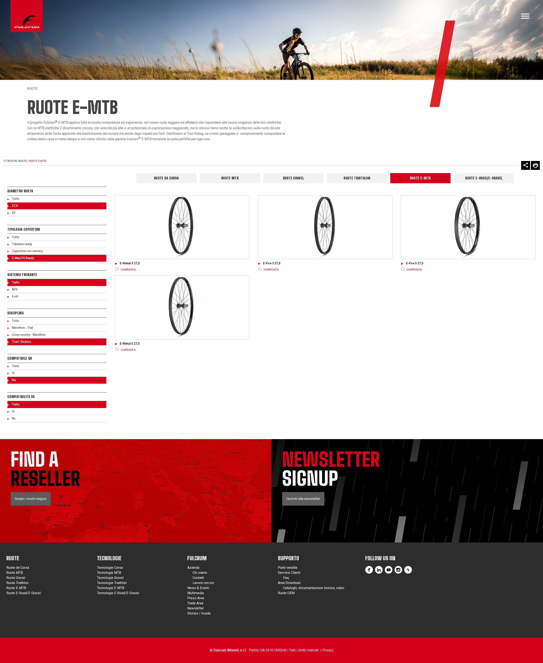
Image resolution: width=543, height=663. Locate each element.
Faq (286, 578)
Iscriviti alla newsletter (303, 499)
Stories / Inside (199, 613)
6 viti (15, 296)
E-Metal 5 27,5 (130, 343)
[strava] (408, 570)
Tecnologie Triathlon (112, 583)
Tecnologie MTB (109, 573)
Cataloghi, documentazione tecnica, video (313, 588)
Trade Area (195, 603)
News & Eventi (198, 588)
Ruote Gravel (293, 178)
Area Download (289, 583)
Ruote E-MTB (37, 160)
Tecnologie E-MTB (110, 588)
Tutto (15, 198)
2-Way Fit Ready (23, 258)
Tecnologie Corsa (110, 568)
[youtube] (388, 570)
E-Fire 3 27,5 (271, 263)
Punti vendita (287, 568)
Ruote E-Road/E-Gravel (483, 178)
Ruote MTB (230, 178)
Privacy (327, 650)
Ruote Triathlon (357, 178)
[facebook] (369, 570)
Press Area (195, 598)
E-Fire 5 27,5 (414, 263)
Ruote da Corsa (166, 178)
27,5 (15, 205)
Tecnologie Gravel (110, 578)
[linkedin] (379, 570)
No (14, 380)
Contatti (198, 578)
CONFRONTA (128, 269)
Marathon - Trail (22, 327)
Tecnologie (109, 558)
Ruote (32, 89)
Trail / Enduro (21, 341)
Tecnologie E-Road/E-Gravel (118, 593)
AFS (14, 289)
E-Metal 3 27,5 (130, 263)
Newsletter (195, 608)
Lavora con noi (203, 583)
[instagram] (398, 570)
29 (13, 212)
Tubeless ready (22, 244)
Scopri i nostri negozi (30, 499)
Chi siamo (200, 573)
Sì (13, 373)
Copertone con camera (27, 251)
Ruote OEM (286, 593)
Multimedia (195, 593)
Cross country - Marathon (29, 334)
